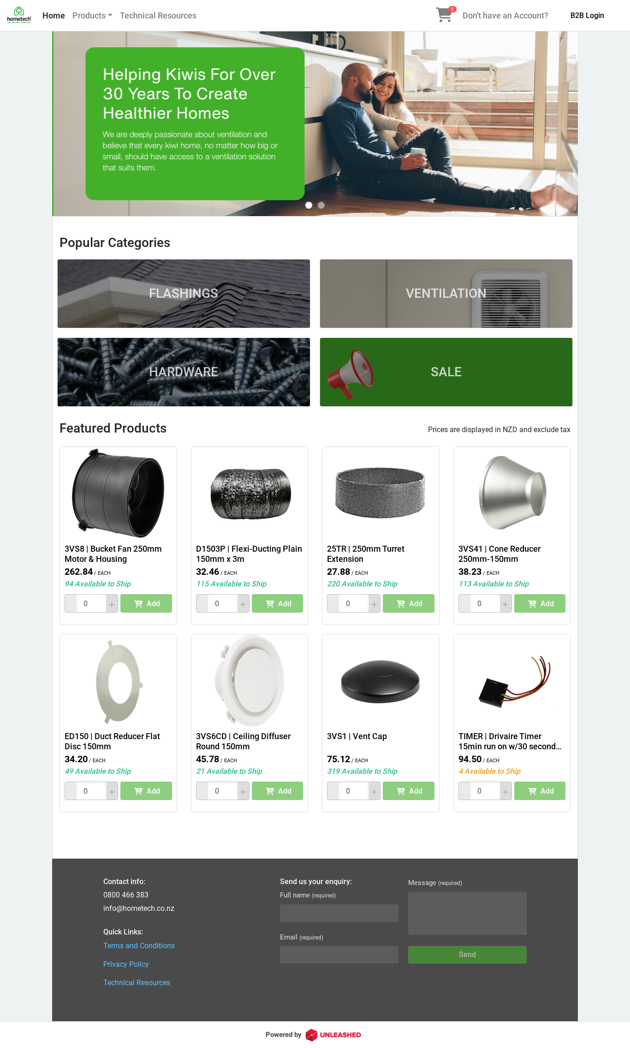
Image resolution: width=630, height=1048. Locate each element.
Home (53, 15)
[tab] (308, 205)
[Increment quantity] (112, 603)
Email (301, 937)
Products (89, 15)
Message (435, 883)
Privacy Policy (126, 964)
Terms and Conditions (139, 945)
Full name (308, 895)
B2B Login (587, 15)
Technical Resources (158, 15)
